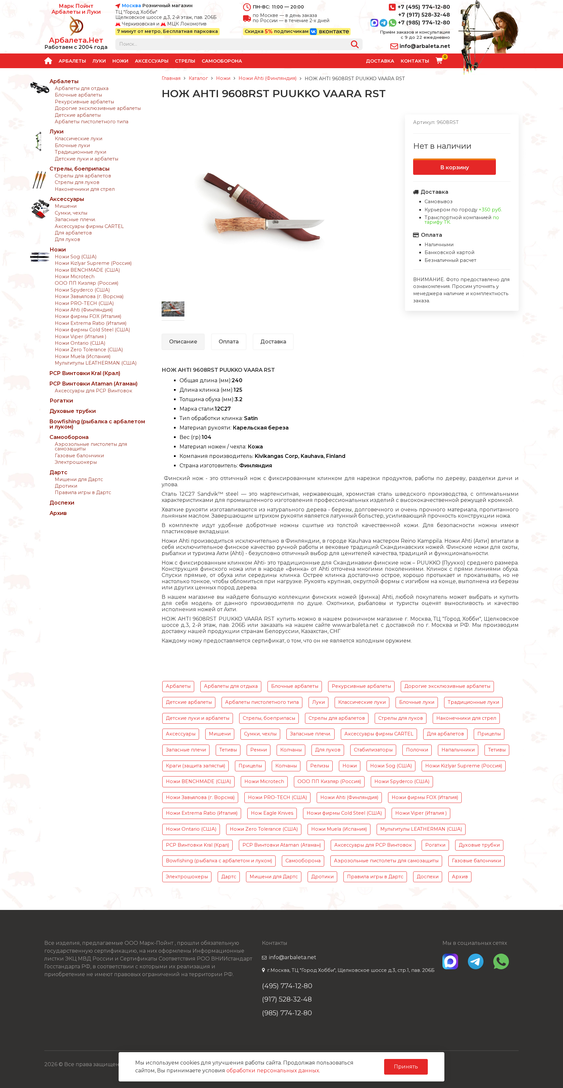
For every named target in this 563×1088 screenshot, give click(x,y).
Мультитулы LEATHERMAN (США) (96, 363)
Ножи (120, 61)
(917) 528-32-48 (287, 999)
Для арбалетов (73, 233)
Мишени (66, 206)
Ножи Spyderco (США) (82, 290)
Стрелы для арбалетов (83, 176)
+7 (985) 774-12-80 (424, 23)
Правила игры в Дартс (83, 492)
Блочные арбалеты (78, 95)
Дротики (66, 486)
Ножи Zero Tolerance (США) (89, 350)
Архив (58, 513)
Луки (99, 61)
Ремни (258, 750)
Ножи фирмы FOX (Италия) (88, 316)
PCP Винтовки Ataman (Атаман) (93, 384)
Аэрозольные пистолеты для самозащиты (91, 446)
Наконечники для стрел (85, 189)
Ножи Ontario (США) (80, 343)
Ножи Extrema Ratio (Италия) (90, 323)
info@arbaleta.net (424, 46)
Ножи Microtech (74, 277)
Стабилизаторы (373, 750)
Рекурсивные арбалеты (84, 102)
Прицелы (489, 734)
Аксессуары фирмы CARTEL (89, 226)
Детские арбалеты (78, 115)
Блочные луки (72, 145)
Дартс (58, 472)
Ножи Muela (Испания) (82, 356)
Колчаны (291, 750)
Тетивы (228, 750)
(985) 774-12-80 (287, 1013)
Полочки (417, 750)
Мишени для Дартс (79, 479)
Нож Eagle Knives (272, 813)
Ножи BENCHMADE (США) (87, 270)
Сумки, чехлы (71, 213)
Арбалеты (72, 61)
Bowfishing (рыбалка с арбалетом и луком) (97, 424)
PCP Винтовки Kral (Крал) (85, 373)
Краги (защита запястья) (195, 766)
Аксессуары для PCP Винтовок (93, 391)
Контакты (415, 61)
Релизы (319, 766)
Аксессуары (151, 61)
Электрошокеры (76, 462)
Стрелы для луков (77, 182)
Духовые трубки (73, 411)
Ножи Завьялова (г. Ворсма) (89, 296)
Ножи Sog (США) (75, 257)
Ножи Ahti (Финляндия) (84, 310)
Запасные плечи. (75, 219)
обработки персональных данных (272, 1070)
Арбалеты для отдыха (81, 88)
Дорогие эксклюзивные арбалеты (98, 108)
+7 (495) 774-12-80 (423, 7)
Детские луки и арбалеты (86, 159)
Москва (131, 5)
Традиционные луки (80, 152)
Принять (406, 1067)
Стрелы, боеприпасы (79, 169)
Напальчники (458, 750)
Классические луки (78, 139)
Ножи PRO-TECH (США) (84, 303)
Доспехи (62, 503)
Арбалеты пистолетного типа (91, 122)
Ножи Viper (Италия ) (80, 337)
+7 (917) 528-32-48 (424, 15)
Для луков (67, 239)
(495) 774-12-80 (287, 986)
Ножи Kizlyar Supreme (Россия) (93, 263)
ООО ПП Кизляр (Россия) (86, 283)
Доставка (380, 61)
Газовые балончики (79, 456)
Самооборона (222, 61)
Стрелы (185, 61)
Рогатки (61, 401)
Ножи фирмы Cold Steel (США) (92, 330)
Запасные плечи (186, 750)
